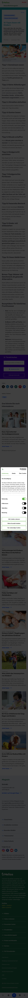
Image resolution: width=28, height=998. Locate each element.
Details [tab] (14, 473)
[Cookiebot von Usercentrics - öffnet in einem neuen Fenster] (20, 469)
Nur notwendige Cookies (14, 527)
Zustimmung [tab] (5, 473)
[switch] (24, 503)
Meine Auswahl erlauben (14, 523)
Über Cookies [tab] (22, 473)
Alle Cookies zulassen (14, 519)
